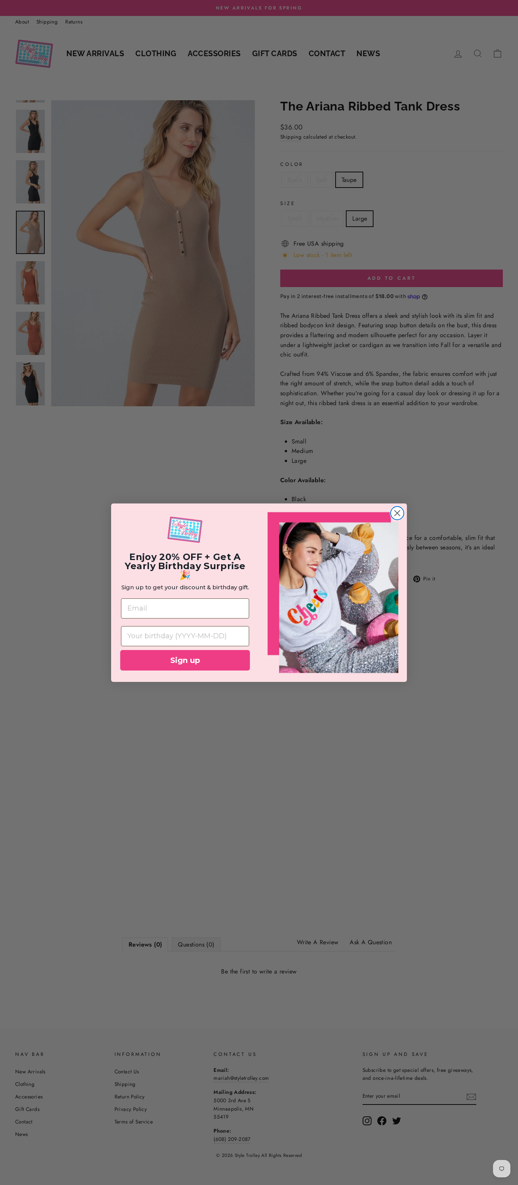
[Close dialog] (397, 513)
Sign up (185, 659)
